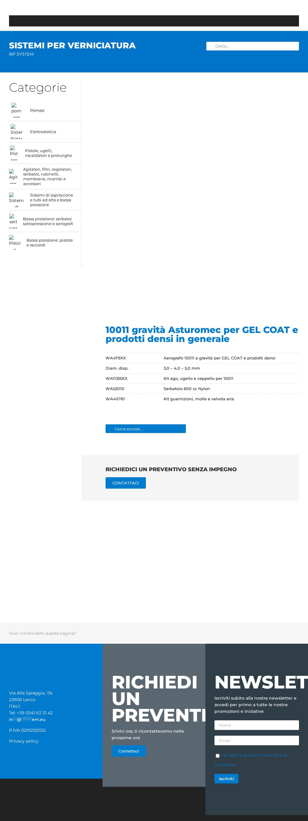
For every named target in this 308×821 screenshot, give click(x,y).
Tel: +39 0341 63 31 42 (31, 713)
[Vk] (287, 633)
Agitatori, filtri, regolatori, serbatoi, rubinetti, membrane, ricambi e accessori (47, 176)
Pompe (37, 110)
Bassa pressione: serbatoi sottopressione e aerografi (48, 221)
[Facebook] (232, 633)
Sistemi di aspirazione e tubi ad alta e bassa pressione (51, 200)
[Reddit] (248, 633)
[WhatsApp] (264, 633)
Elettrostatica (43, 131)
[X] (240, 633)
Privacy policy (23, 741)
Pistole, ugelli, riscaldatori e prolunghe (48, 153)
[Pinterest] (279, 633)
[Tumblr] (272, 633)
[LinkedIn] (256, 633)
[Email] (295, 633)
